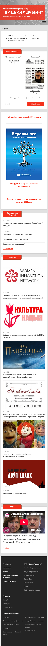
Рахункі (26, 586)
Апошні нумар (14, 60)
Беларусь (35, 38)
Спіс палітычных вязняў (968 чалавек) (24, 117)
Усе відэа (6, 548)
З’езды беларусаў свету (31, 572)
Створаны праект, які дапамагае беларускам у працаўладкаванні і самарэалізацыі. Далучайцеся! (23, 297)
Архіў (13, 63)
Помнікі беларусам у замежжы (34, 617)
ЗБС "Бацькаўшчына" (17, 36)
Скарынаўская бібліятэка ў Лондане (17, 234)
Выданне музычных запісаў (14, 244)
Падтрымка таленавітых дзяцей (15, 239)
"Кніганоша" (35, 98)
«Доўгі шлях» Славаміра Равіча (15, 493)
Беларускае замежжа (16, 41)
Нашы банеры (28, 583)
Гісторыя (6, 617)
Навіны (6, 572)
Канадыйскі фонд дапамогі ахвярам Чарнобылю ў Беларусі (23, 224)
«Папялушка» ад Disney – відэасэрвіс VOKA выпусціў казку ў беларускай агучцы (20, 376)
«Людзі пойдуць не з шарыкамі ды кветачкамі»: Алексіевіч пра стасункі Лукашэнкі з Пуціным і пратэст (21, 538)
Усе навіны (6, 498)
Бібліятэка (36, 36)
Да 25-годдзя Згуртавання (32, 590)
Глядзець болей (8, 248)
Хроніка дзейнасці (29, 575)
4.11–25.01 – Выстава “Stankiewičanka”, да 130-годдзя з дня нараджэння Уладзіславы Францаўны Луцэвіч (24, 415)
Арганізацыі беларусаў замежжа (13, 621)
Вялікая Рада (28, 579)
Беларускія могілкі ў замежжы (34, 621)
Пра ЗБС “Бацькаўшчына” (32, 568)
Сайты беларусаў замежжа (11, 624)
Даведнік (5, 600)
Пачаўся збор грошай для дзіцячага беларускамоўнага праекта (17, 455)
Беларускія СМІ (8, 607)
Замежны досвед (30, 631)
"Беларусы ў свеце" (16, 98)
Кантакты (7, 568)
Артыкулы (6, 604)
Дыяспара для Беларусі (17, 38)
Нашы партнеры (9, 581)
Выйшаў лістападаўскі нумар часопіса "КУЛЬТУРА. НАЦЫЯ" (23, 336)
